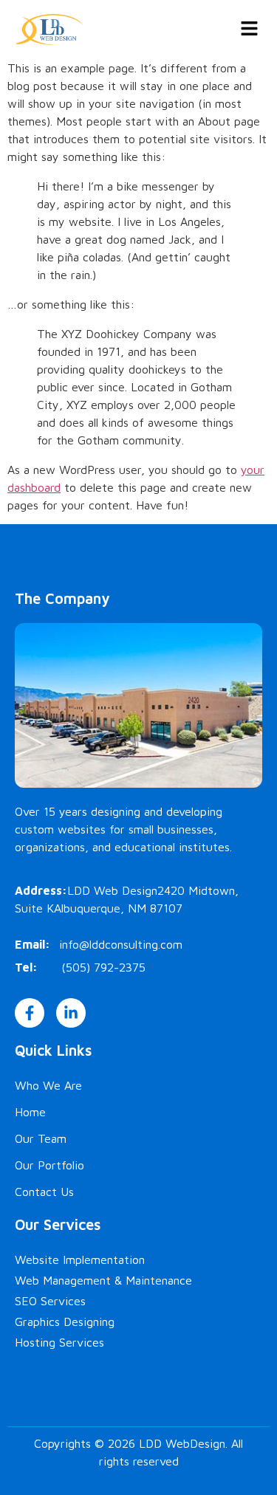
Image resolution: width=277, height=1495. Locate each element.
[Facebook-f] (29, 1013)
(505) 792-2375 (103, 967)
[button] (249, 29)
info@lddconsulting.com (120, 944)
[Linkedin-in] (71, 1013)
